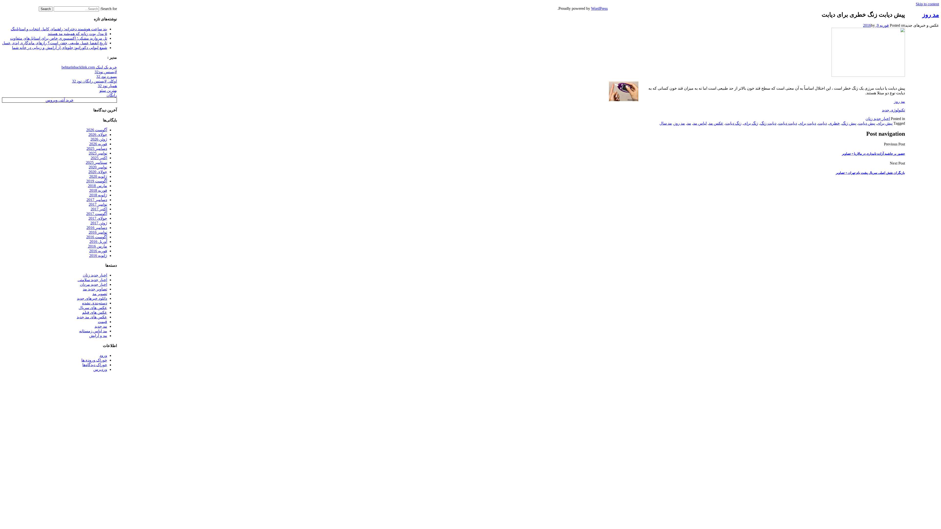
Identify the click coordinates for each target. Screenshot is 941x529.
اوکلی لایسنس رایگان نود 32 (94, 81)
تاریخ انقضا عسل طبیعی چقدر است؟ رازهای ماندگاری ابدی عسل (54, 43)
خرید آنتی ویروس (60, 100)
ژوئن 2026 (98, 139)
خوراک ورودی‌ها (94, 360)
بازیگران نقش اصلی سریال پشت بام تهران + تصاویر (870, 173)
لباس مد (700, 123)
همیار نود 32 (107, 86)
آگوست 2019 (96, 181)
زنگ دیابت (733, 123)
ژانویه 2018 (98, 195)
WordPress (599, 8)
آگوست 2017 (96, 214)
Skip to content (927, 4)
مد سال (665, 123)
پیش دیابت (866, 123)
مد (689, 123)
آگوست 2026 (96, 130)
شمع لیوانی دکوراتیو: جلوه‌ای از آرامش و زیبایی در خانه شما (59, 48)
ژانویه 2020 (98, 176)
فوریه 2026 (98, 144)
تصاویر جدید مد (95, 289)
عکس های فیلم (94, 312)
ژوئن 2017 (98, 223)
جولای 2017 (97, 218)
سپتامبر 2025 (96, 162)
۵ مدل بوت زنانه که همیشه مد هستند (77, 34)
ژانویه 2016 (98, 255)
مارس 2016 (97, 246)
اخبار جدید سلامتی (92, 280)
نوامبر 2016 (98, 232)
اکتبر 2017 (99, 209)
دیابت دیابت (787, 123)
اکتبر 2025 (99, 158)
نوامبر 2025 (98, 153)
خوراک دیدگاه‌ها (94, 365)
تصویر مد (99, 294)
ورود (103, 355)
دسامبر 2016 (97, 228)
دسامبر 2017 (97, 200)
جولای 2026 (97, 134)
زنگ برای (750, 123)
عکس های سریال (93, 308)
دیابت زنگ (768, 123)
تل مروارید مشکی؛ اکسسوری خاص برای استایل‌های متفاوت (58, 38)
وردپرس (100, 369)
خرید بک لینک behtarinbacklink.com (89, 67)
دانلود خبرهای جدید (92, 298)
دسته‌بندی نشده (94, 303)
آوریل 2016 (98, 242)
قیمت (102, 322)
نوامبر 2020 (98, 167)
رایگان (112, 95)
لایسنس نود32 (106, 72)
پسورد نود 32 (106, 76)
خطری (834, 123)
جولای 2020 (97, 172)
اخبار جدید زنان (878, 119)
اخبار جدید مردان (93, 284)
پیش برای (884, 123)
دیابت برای (807, 123)
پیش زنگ (849, 123)
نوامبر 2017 (98, 204)
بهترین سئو (108, 90)
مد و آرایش (98, 336)
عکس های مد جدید (92, 317)
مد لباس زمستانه (93, 331)
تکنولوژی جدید (893, 110)
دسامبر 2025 (97, 148)
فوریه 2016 (98, 251)
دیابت (822, 123)
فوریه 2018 (98, 190)
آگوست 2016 (96, 237)
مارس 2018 (97, 186)
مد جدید (101, 326)
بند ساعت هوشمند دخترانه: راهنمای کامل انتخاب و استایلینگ (59, 29)
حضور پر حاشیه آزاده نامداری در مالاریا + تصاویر (873, 154)
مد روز (899, 101)
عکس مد (716, 123)
